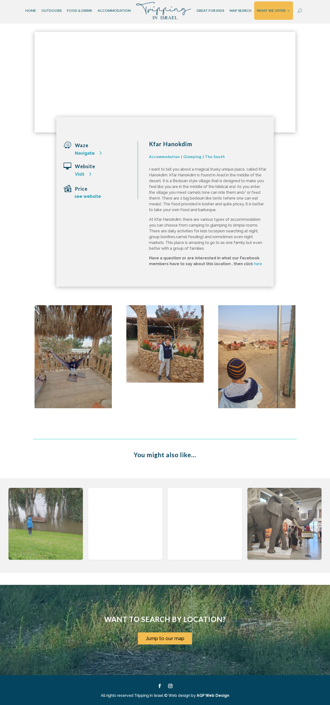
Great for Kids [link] (210, 10)
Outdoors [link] (51, 10)
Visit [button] (79, 174)
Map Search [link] (240, 10)
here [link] (257, 264)
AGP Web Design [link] (213, 695)
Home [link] (30, 10)
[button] (318, 527)
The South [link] (215, 156)
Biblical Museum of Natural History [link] (284, 529)
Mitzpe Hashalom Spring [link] (205, 529)
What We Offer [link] (271, 10)
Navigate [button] (85, 153)
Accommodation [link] (114, 10)
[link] (163, 10)
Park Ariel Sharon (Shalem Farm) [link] (125, 529)
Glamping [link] (192, 156)
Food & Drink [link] (79, 10)
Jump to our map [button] (165, 638)
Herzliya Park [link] (45, 528)
